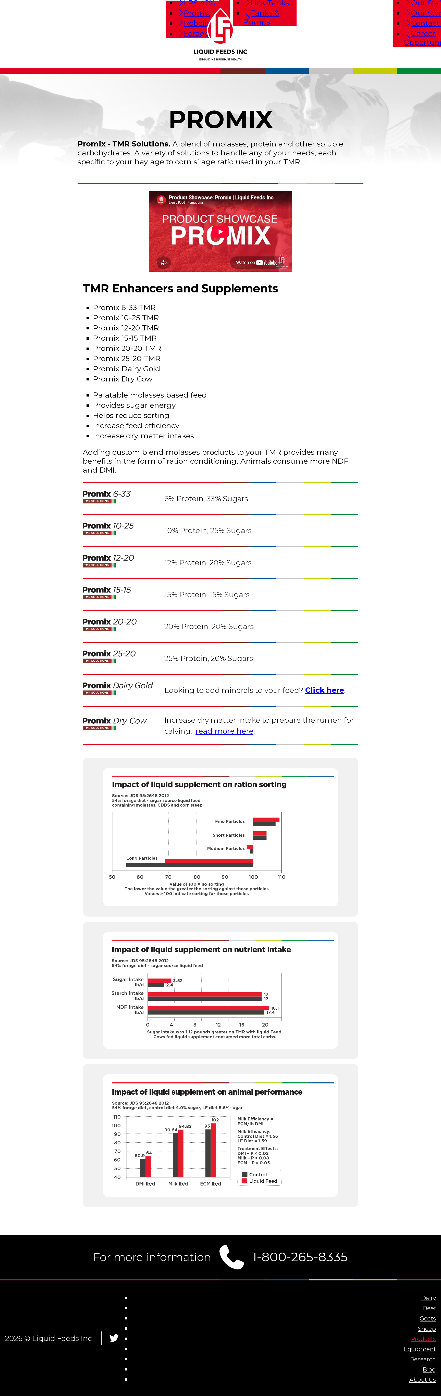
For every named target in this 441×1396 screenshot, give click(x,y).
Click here (324, 690)
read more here (224, 730)
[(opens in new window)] (220, 899)
